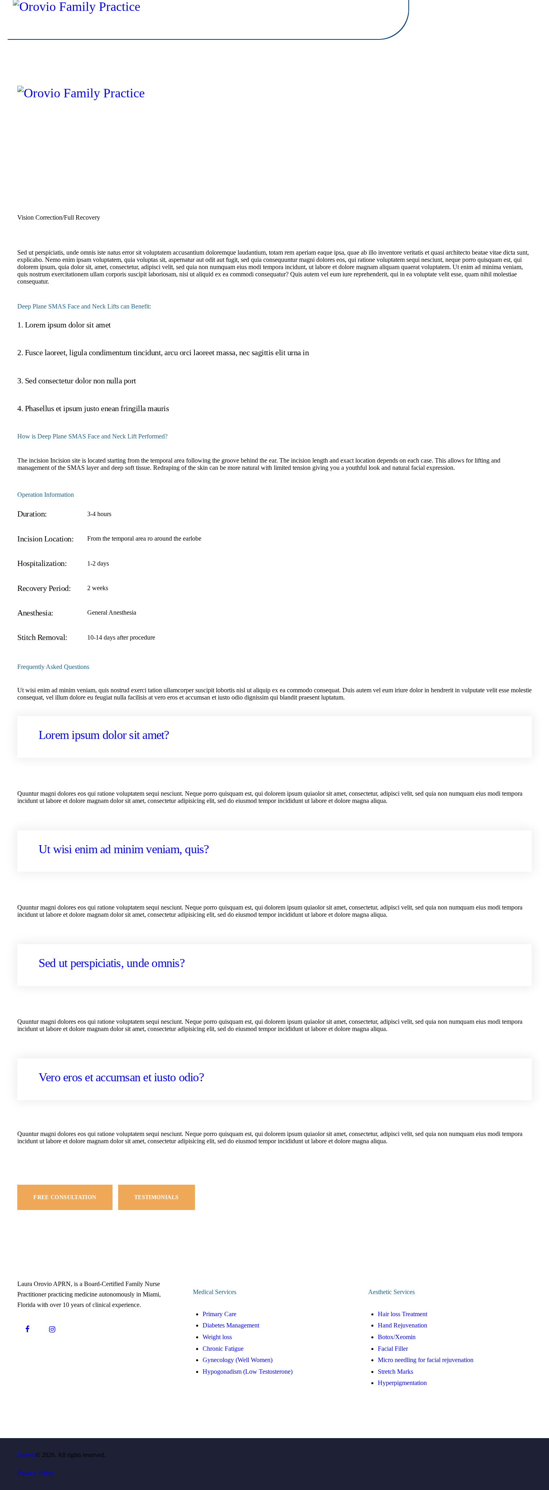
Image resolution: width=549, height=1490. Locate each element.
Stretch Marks (395, 1371)
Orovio (26, 1454)
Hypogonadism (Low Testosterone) (248, 1371)
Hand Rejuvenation (402, 1325)
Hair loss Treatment (402, 1314)
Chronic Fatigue (223, 1348)
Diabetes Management (231, 1325)
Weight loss (217, 1337)
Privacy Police (35, 1472)
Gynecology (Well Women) (237, 1359)
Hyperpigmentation (402, 1382)
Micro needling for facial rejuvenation (425, 1359)
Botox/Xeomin (397, 1337)
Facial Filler (393, 1348)
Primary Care (219, 1314)
